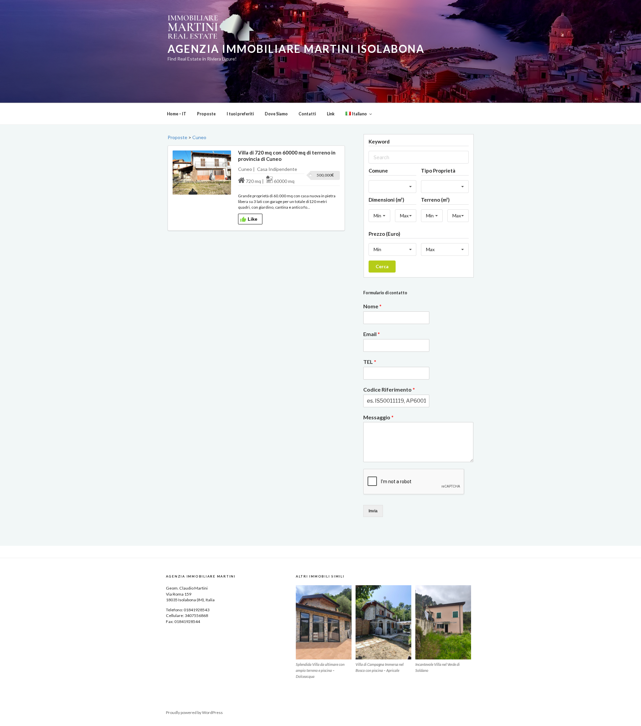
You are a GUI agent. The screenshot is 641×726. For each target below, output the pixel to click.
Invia (373, 511)
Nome (372, 306)
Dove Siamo (276, 113)
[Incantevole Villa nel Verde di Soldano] (443, 622)
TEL (369, 361)
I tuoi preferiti (240, 113)
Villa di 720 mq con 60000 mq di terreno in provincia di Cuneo (287, 155)
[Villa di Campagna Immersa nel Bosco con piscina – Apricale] (383, 622)
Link (331, 113)
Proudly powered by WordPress (194, 712)
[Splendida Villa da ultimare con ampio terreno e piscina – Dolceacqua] (324, 622)
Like (252, 219)
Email (371, 334)
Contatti (307, 113)
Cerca (382, 266)
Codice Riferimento (389, 389)
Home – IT (176, 113)
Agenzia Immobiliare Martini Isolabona (296, 48)
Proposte (206, 113)
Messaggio (378, 417)
